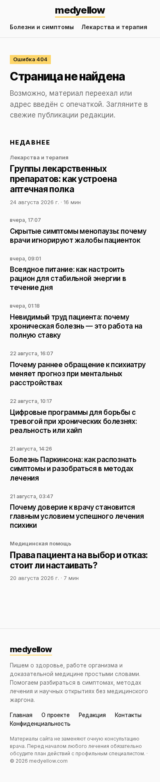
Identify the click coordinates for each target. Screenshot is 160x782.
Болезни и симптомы (42, 26)
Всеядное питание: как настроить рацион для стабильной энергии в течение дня (68, 278)
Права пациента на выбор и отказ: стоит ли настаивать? (79, 560)
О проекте (55, 715)
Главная (21, 715)
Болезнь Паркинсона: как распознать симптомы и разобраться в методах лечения (73, 468)
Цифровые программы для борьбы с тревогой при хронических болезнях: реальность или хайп (73, 421)
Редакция (92, 715)
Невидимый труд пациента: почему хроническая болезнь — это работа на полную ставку (76, 326)
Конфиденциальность (40, 724)
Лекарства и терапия (114, 26)
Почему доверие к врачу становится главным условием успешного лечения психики (77, 516)
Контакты (128, 715)
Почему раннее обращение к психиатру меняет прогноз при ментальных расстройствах (78, 374)
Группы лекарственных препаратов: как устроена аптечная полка (63, 178)
